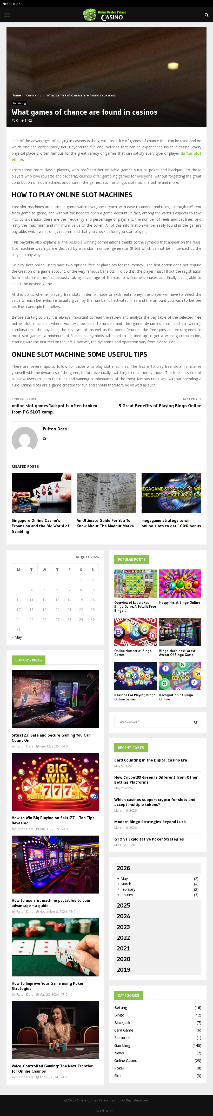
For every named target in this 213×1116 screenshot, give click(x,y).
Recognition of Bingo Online (176, 697)
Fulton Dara (55, 429)
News (119, 1053)
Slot (117, 1075)
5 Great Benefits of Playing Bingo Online (159, 406)
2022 (123, 937)
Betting (120, 1007)
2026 (123, 868)
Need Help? (11, 4)
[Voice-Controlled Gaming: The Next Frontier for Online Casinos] (55, 1030)
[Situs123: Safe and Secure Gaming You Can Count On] (55, 699)
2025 (123, 905)
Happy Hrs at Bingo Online (179, 602)
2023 (123, 927)
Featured (122, 1037)
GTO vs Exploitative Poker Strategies (149, 839)
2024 (123, 916)
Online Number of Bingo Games (133, 653)
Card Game (123, 1030)
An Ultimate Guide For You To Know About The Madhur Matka (105, 523)
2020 (123, 959)
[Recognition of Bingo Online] (180, 676)
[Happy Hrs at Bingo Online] (180, 583)
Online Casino (125, 1060)
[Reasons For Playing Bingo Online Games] (135, 676)
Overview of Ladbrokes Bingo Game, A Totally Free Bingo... (135, 606)
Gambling (19, 103)
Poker (119, 1068)
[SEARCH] (195, 722)
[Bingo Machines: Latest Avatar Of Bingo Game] (180, 632)
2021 (123, 948)
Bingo (119, 1015)
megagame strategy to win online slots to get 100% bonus (171, 523)
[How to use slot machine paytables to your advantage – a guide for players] (55, 865)
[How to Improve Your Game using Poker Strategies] (55, 947)
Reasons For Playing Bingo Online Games (135, 697)
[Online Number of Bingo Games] (135, 632)
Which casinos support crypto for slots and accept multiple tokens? (154, 802)
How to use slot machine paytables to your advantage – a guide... (51, 903)
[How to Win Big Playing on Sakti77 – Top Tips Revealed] (55, 782)
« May (17, 637)
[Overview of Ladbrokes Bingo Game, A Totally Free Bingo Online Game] (135, 583)
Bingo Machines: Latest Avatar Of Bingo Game (177, 653)
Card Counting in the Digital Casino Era (150, 760)
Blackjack (122, 1022)
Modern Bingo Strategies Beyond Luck (150, 821)
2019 (123, 969)
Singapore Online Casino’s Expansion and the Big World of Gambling (40, 526)
